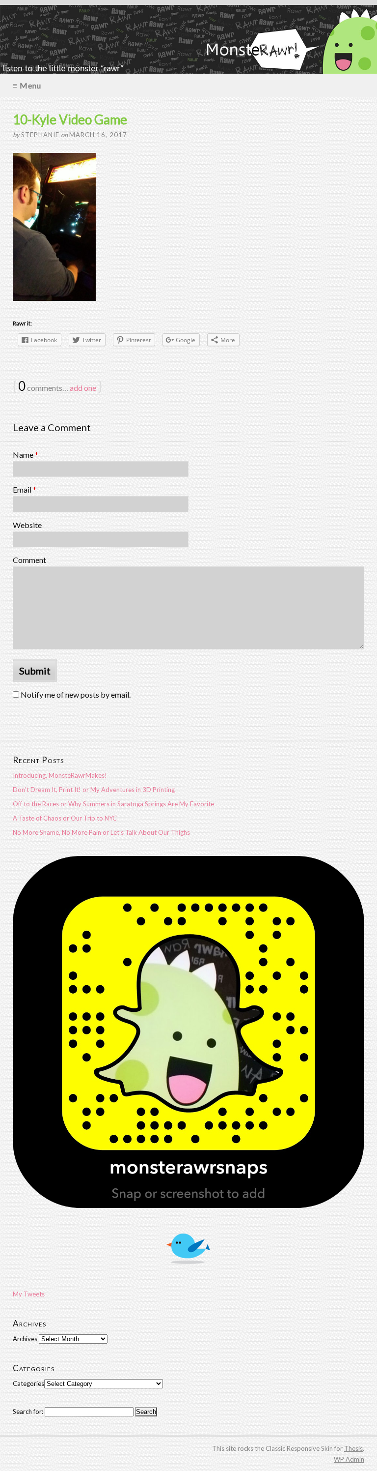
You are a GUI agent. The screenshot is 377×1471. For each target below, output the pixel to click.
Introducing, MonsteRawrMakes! (60, 775)
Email (24, 489)
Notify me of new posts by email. (76, 694)
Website (27, 525)
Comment (29, 559)
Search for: (28, 1411)
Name (25, 454)
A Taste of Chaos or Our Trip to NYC (65, 818)
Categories (28, 1383)
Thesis (353, 1448)
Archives (25, 1339)
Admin (349, 1459)
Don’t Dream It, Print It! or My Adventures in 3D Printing (94, 790)
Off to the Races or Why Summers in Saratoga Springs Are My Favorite (113, 804)
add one (83, 387)
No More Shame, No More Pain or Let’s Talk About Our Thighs (101, 832)
